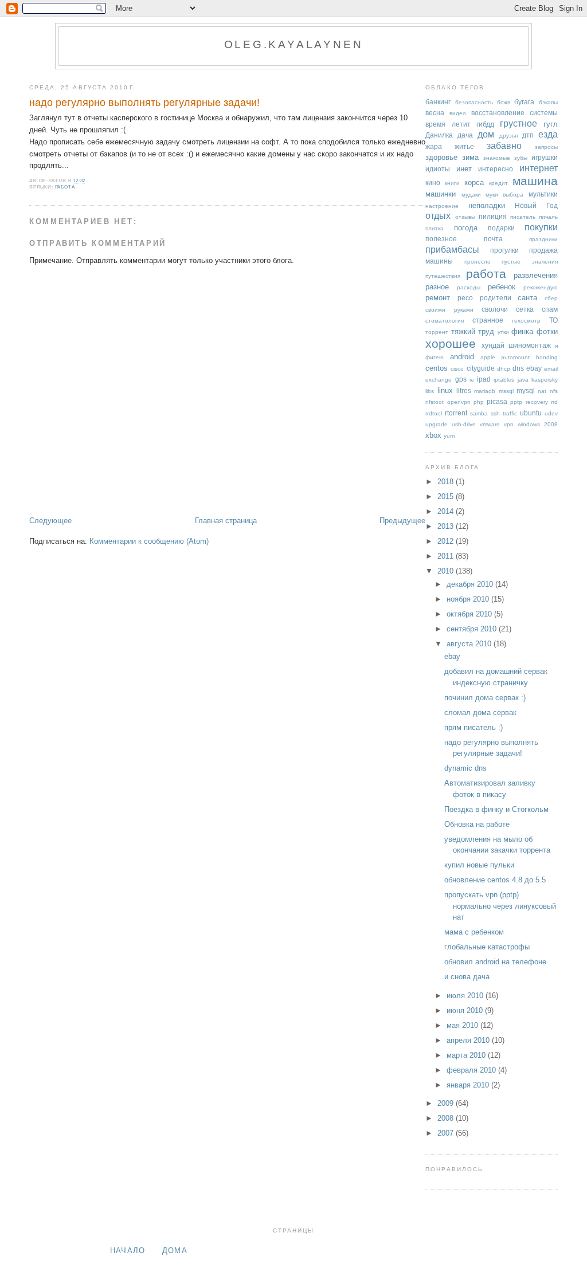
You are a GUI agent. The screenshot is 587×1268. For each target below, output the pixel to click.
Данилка (439, 135)
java (523, 379)
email (551, 369)
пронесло (477, 261)
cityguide (481, 368)
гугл (550, 124)
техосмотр (526, 320)
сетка (525, 309)
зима (470, 157)
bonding (547, 357)
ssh (495, 413)
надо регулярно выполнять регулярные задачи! (144, 102)
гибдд (485, 124)
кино (432, 182)
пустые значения (529, 261)
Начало (128, 1250)
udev (551, 413)
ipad (484, 379)
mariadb (484, 391)
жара (433, 146)
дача (465, 135)
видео (457, 113)
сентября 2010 (473, 629)
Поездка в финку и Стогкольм (496, 809)
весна (434, 112)
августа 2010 (470, 643)
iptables (504, 379)
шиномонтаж (529, 345)
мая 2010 (463, 1025)
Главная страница (226, 520)
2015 (446, 496)
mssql (506, 391)
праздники (543, 239)
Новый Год (536, 205)
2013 (446, 526)
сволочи (495, 309)
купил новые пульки (479, 865)
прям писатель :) (473, 727)
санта (527, 297)
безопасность (474, 102)
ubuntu (531, 413)
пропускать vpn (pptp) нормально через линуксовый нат (500, 905)
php (478, 402)
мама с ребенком (474, 932)
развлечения (536, 275)
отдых (438, 216)
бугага (524, 101)
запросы (546, 147)
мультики (543, 194)
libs (429, 391)
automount (515, 357)
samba (479, 413)
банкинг (438, 101)
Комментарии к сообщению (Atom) (149, 541)
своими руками (449, 310)
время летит (447, 124)
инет (464, 168)
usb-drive (464, 424)
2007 (446, 1133)
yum (449, 436)
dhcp (503, 369)
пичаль (548, 217)
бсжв (503, 102)
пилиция (493, 216)
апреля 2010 (469, 1040)
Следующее (50, 520)
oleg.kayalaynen (293, 44)
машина (535, 180)
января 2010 (469, 1085)
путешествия (442, 276)
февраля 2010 (472, 1070)
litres (463, 390)
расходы (468, 287)
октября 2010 (470, 614)
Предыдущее (402, 520)
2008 (446, 1118)
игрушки (544, 157)
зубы (520, 158)
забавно (504, 146)
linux (445, 390)
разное (437, 286)
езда (548, 134)
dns (518, 368)
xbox (433, 435)
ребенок (501, 286)
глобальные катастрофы (487, 947)
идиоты (437, 168)
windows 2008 (538, 424)
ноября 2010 (469, 599)
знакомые (496, 158)
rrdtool (433, 413)
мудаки (471, 194)
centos (436, 368)
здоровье (441, 157)
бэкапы (548, 102)
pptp (516, 402)
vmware (490, 424)
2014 (446, 511)
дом (486, 134)
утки (503, 332)
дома (174, 1250)
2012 (446, 541)
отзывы (465, 217)
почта (493, 238)
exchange (438, 379)
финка (522, 331)
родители (495, 297)
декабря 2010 (471, 584)
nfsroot (434, 402)
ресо (465, 297)
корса (474, 182)
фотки (547, 331)
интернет (538, 168)
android (462, 356)
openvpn (459, 402)
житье (464, 146)
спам (550, 309)
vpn (509, 424)
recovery (537, 402)
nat (542, 391)
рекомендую (540, 287)
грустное (518, 123)
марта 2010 (467, 1055)
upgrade (436, 424)
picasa (497, 401)
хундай (493, 345)
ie (471, 379)
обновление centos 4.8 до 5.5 (495, 880)
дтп (528, 135)
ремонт (437, 297)
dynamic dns (465, 768)
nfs (554, 391)
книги (452, 183)
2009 (446, 1103)
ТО (553, 320)
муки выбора (504, 194)
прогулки (504, 250)
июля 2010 (466, 995)
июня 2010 (466, 1010)
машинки (440, 194)
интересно (495, 168)
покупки (541, 227)
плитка (434, 228)
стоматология (444, 320)
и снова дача (467, 976)
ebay (534, 368)
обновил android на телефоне (495, 961)
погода (466, 227)
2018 (446, 481)
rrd (554, 402)
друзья (508, 135)
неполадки (486, 205)
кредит (498, 183)
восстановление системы (514, 112)
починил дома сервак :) (485, 697)
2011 (446, 556)
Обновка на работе (477, 824)
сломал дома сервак (480, 712)
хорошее (450, 343)
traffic (510, 413)
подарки (501, 227)
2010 (446, 571)
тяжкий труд (472, 331)
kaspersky (544, 379)
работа (65, 187)
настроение (442, 206)
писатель (522, 217)
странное (487, 320)
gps (461, 379)
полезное (441, 238)
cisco (457, 369)
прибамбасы (452, 249)
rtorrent (456, 413)
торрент (436, 332)
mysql (525, 390)
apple (487, 357)
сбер (551, 298)
